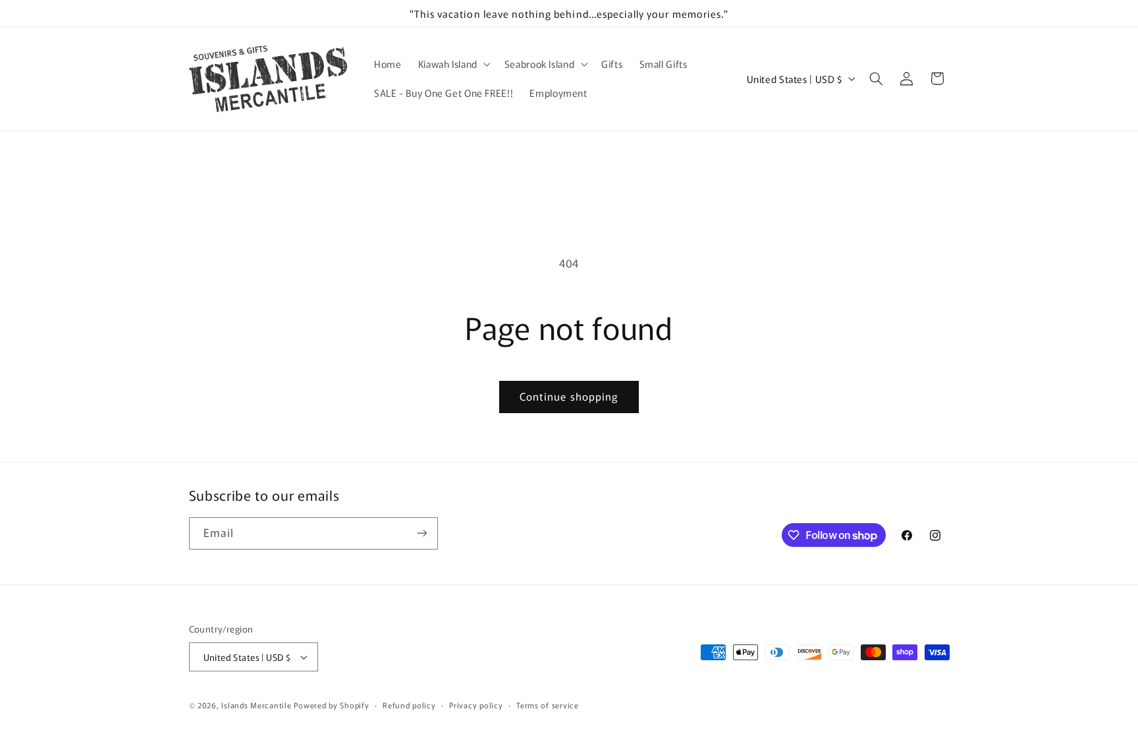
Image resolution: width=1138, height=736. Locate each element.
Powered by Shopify (331, 705)
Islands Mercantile (256, 705)
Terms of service (547, 705)
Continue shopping (569, 396)
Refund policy (409, 705)
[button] (453, 63)
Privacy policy (475, 705)
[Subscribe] (421, 533)
